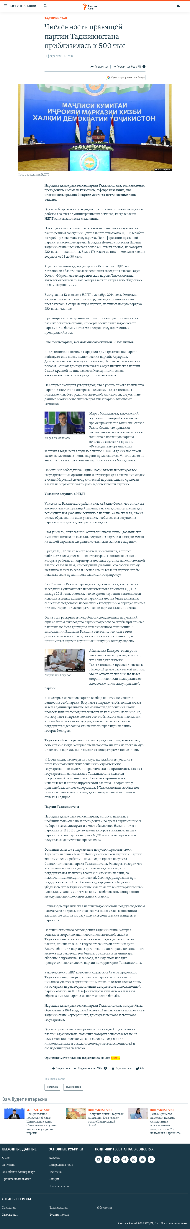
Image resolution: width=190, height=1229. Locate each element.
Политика (55, 1172)
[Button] (99, 66)
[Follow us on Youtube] (98, 1159)
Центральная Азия (38, 1110)
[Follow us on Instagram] (107, 1159)
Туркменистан (59, 1214)
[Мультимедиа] (178, 6)
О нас (5, 1158)
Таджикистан (56, 18)
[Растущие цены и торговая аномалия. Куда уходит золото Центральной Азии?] (76, 1113)
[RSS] (151, 1159)
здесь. (115, 1058)
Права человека (59, 1186)
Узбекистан (104, 1207)
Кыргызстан (10, 1214)
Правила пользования (16, 1179)
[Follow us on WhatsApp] (133, 1159)
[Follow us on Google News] (142, 1159)
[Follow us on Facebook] (116, 1159)
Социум (54, 1179)
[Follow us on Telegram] (124, 1159)
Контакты (8, 1165)
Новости (54, 1158)
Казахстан (9, 1207)
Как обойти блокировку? (18, 1172)
